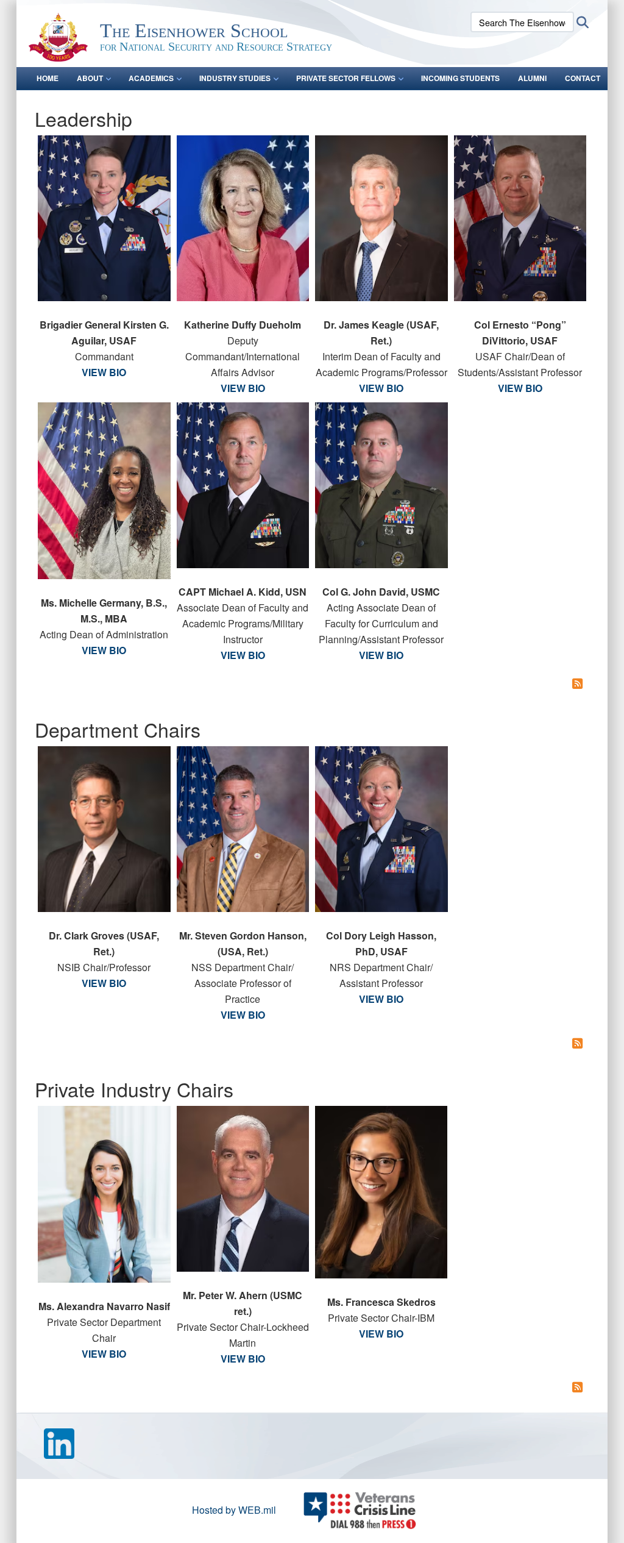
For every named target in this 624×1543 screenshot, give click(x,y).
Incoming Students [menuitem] (460, 78)
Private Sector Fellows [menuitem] (345, 78)
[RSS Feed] (577, 683)
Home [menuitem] (47, 78)
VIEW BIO (104, 372)
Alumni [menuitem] (532, 78)
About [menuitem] (90, 78)
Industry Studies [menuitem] (235, 78)
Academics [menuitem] (151, 78)
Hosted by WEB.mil (234, 1510)
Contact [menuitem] (582, 78)
